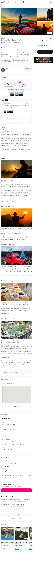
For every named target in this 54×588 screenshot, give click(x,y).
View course (17, 406)
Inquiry (28, 71)
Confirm (17, 490)
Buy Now (45, 51)
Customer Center (17, 514)
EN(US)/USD (45, 2)
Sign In (51, 2)
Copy (21, 518)
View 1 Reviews (16, 120)
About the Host (28, 68)
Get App (39, 2)
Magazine (34, 2)
